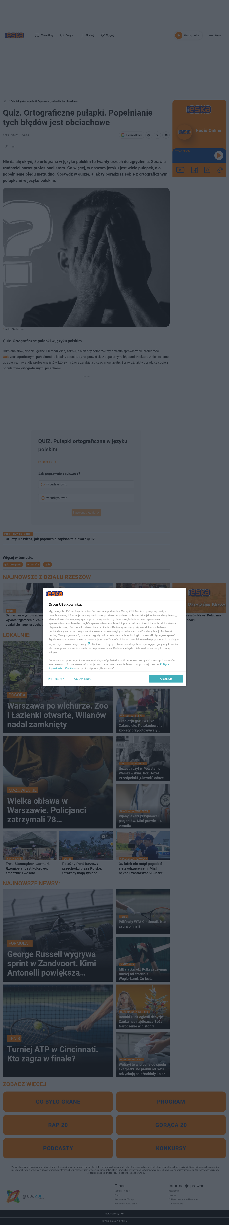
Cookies (70, 668)
